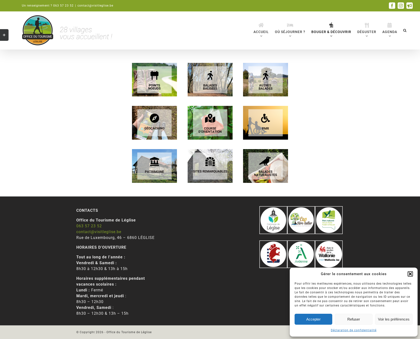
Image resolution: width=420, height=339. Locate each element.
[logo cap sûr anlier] (301, 209)
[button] (410, 273)
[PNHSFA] (329, 209)
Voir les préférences (394, 319)
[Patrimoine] (154, 151)
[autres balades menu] (265, 64)
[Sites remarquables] (210, 151)
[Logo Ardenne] (301, 243)
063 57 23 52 (89, 226)
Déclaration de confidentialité (353, 330)
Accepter (313, 319)
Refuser (353, 319)
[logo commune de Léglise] (273, 209)
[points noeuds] (154, 64)
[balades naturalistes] (265, 151)
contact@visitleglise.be (95, 5)
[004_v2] (329, 243)
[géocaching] (154, 107)
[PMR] (265, 107)
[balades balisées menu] (210, 64)
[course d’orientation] (210, 107)
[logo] (273, 243)
